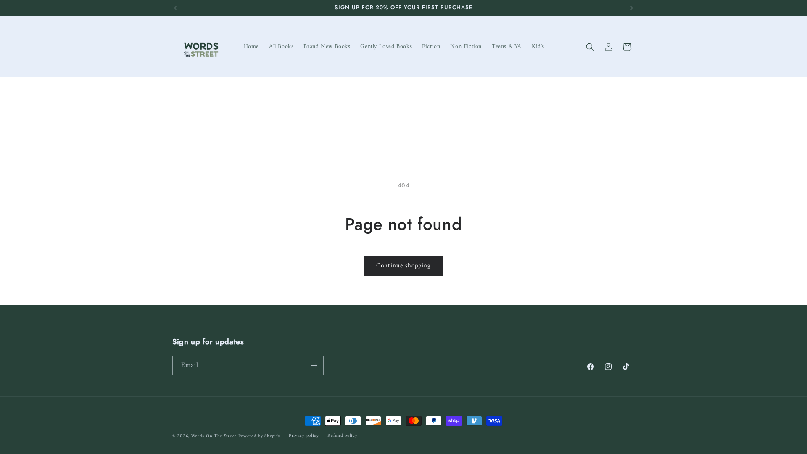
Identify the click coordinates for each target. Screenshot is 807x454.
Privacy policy (304, 436)
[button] (590, 47)
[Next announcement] (631, 8)
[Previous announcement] (175, 8)
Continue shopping (403, 266)
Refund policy (342, 436)
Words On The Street (213, 436)
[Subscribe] (314, 365)
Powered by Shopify (259, 436)
